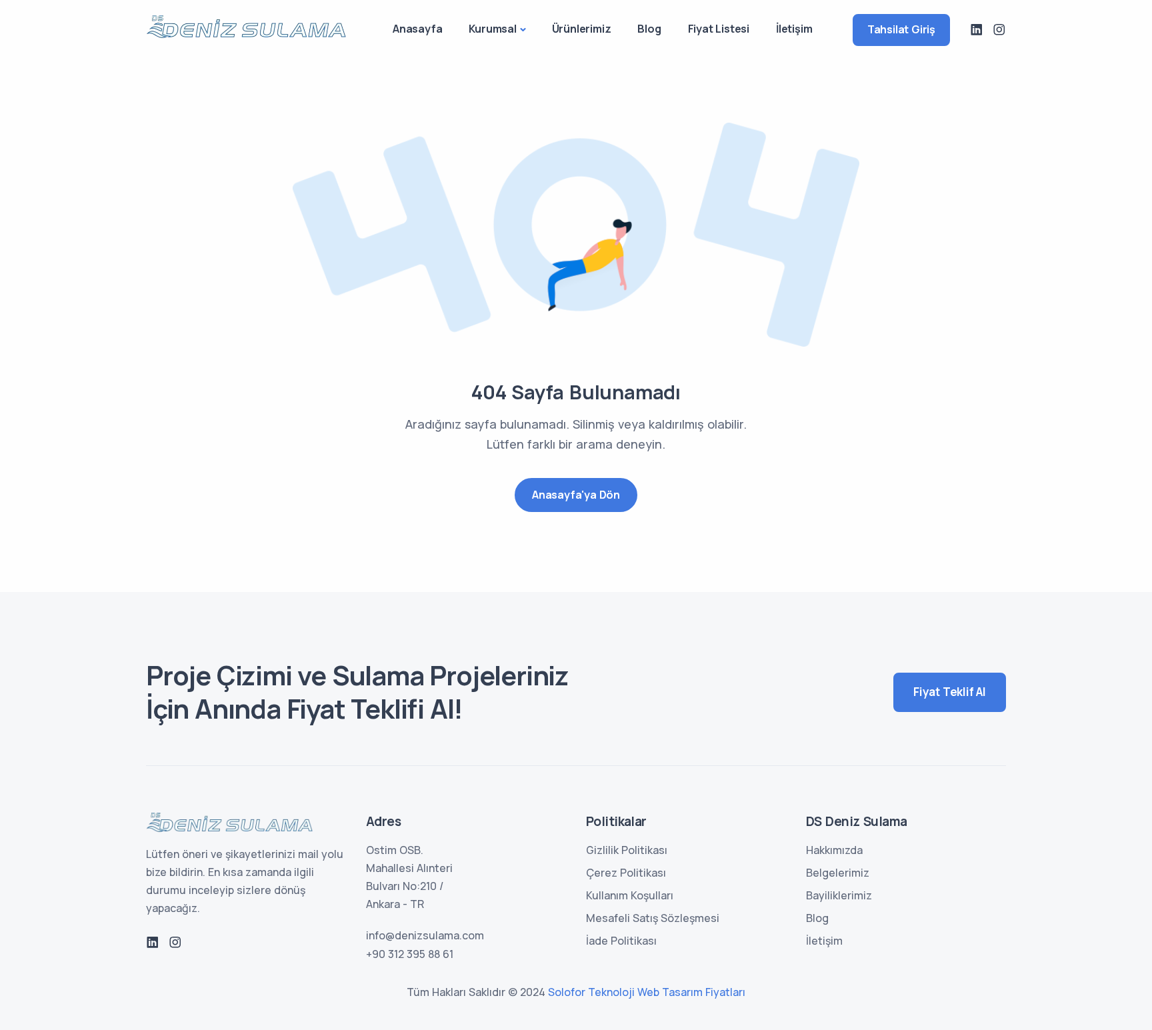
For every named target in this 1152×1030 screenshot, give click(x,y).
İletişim (794, 28)
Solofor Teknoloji (591, 992)
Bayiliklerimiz (839, 895)
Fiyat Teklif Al (949, 691)
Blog (649, 28)
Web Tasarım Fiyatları (691, 992)
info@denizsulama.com (425, 935)
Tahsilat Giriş (901, 29)
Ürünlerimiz (581, 28)
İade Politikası (621, 940)
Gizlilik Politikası (626, 850)
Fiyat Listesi (718, 28)
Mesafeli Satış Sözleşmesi (652, 918)
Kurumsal (492, 28)
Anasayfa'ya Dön (576, 494)
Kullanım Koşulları (629, 895)
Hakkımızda (834, 850)
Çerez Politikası (626, 872)
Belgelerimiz (837, 872)
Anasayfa (417, 28)
